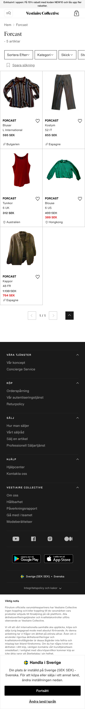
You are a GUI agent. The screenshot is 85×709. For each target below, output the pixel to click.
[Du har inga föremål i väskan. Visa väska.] (76, 13)
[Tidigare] (32, 315)
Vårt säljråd (15, 432)
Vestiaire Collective (25, 487)
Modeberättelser (19, 521)
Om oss (12, 495)
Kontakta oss (17, 473)
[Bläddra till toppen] (69, 315)
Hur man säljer (18, 425)
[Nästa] (53, 315)
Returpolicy (15, 403)
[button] (76, 13)
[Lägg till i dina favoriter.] (37, 120)
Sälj (10, 418)
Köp (10, 383)
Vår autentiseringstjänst (25, 397)
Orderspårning (18, 390)
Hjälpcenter (16, 466)
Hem (7, 24)
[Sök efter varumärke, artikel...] (8, 13)
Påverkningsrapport (22, 508)
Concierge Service (21, 369)
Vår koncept (16, 362)
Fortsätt (42, 690)
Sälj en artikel (17, 438)
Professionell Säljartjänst (26, 445)
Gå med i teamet (19, 514)
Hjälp (11, 459)
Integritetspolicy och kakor (40, 588)
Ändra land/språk (42, 701)
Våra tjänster (19, 355)
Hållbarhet (15, 501)
